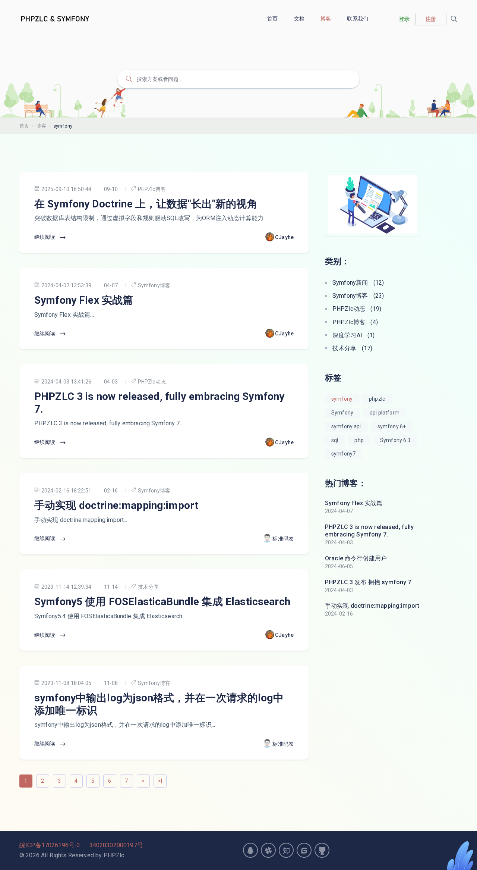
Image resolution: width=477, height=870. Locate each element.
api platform (384, 413)
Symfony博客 (154, 285)
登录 (404, 19)
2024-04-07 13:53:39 (66, 285)
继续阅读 (45, 237)
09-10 (111, 189)
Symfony (342, 413)
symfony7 (343, 454)
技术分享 (148, 587)
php (358, 440)
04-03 (111, 382)
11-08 (111, 683)
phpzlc (377, 399)
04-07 (111, 285)
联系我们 (358, 19)
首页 (273, 19)
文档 (300, 19)
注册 (431, 19)
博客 (326, 19)
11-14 (111, 587)
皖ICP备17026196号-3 (49, 845)
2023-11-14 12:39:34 (66, 587)
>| (160, 781)
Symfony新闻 (358, 282)
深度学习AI (353, 335)
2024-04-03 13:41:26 (66, 382)
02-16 (111, 491)
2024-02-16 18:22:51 (66, 491)
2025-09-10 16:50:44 (66, 189)
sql (334, 440)
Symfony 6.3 (395, 440)
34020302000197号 (116, 845)
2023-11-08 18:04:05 (66, 683)
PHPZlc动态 (152, 382)
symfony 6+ (392, 426)
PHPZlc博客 (152, 189)
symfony (342, 399)
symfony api (346, 426)
